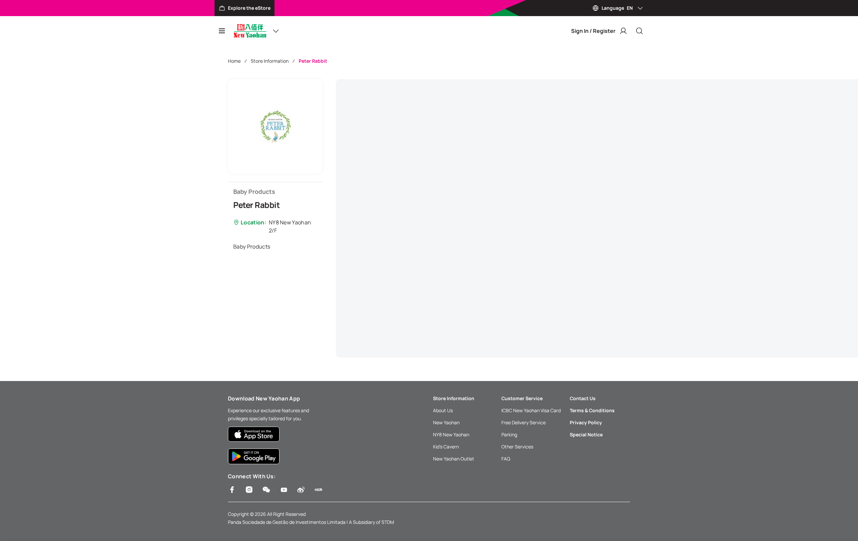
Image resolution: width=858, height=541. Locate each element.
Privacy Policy (586, 422)
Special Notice (586, 434)
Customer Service (522, 398)
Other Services (517, 446)
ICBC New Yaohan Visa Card (531, 410)
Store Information (270, 61)
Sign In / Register (593, 31)
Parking (509, 434)
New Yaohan (446, 422)
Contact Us (583, 398)
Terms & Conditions (592, 410)
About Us (443, 410)
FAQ (505, 458)
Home (234, 61)
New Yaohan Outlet (453, 458)
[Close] (639, 31)
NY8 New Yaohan (451, 434)
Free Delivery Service (523, 422)
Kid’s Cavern (446, 446)
